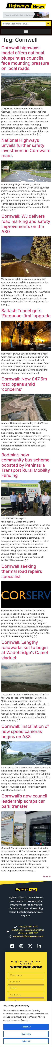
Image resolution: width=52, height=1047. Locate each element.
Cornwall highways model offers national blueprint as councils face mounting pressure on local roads (25, 58)
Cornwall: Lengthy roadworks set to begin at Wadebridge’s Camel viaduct (24, 650)
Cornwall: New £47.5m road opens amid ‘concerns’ (24, 384)
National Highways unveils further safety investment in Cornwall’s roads (25, 148)
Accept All (26, 1027)
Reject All (26, 1041)
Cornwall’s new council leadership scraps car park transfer (24, 801)
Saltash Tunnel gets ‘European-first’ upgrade (26, 313)
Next (47, 876)
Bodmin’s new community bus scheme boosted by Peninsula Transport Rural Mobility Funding (25, 465)
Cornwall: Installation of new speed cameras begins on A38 (25, 731)
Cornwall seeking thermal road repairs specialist (21, 571)
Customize (26, 1034)
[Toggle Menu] (26, 31)
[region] (26, 1024)
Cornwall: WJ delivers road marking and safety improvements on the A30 (25, 224)
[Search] (48, 24)
